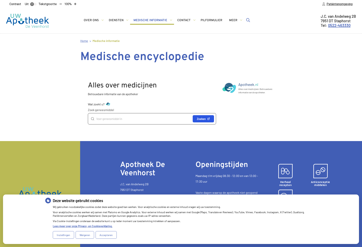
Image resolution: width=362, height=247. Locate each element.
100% (68, 4)
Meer (233, 20)
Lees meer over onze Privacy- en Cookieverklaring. (83, 226)
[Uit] (33, 4)
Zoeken (201, 118)
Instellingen (63, 235)
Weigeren (85, 235)
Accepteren (106, 235)
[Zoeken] (248, 20)
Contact (184, 20)
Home (84, 40)
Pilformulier (211, 20)
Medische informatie (150, 20)
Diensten (116, 20)
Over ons (91, 20)
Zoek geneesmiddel (101, 110)
